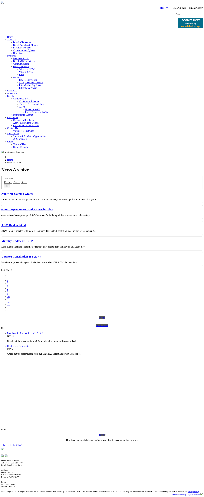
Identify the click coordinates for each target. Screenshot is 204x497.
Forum (10, 141)
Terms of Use (19, 144)
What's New (102, 325)
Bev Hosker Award (28, 80)
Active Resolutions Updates (26, 123)
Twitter (102, 435)
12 (8, 302)
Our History (18, 53)
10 (8, 296)
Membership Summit (23, 114)
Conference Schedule (29, 101)
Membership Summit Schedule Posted (25, 333)
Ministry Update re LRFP (17, 240)
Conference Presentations (19, 346)
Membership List (21, 58)
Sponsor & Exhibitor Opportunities (29, 136)
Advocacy (12, 93)
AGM (22, 106)
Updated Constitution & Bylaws (21, 256)
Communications (21, 63)
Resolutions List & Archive (26, 125)
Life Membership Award (30, 85)
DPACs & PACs (21, 66)
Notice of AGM (32, 109)
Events (10, 96)
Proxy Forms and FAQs (36, 112)
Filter (7, 186)
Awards (16, 77)
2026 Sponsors (20, 139)
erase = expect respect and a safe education (27, 209)
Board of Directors (22, 42)
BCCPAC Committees (23, 61)
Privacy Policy (193, 491)
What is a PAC (26, 72)
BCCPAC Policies (22, 47)
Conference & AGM (23, 98)
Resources (12, 90)
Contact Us (12, 128)
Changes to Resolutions (24, 120)
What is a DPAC (27, 69)
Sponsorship (13, 133)
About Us (11, 39)
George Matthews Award (31, 82)
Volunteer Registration (23, 131)
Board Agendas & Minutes (25, 45)
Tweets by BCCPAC (13, 445)
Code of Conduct (21, 147)
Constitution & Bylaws (24, 50)
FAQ (21, 74)
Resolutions (12, 117)
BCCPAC (164, 8)
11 (8, 299)
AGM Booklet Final (13, 225)
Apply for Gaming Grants (17, 193)
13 (8, 304)
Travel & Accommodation (31, 104)
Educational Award (28, 88)
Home (10, 37)
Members (11, 55)
